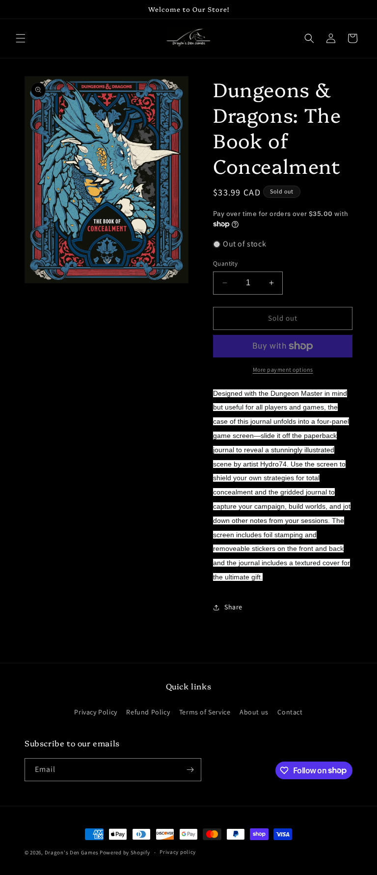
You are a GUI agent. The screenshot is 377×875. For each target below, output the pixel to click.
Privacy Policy (95, 712)
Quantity (225, 263)
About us (254, 712)
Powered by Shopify (125, 852)
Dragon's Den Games (72, 852)
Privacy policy (178, 851)
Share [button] (233, 606)
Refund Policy (148, 712)
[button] (20, 38)
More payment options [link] (283, 369)
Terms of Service (205, 712)
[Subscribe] (190, 769)
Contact (289, 712)
